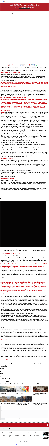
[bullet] (14, 418)
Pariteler (34, 428)
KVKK (27, 444)
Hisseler (29, 428)
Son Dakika (9, 436)
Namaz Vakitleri (7, 428)
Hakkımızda (14, 444)
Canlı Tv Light (2, 435)
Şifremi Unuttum (36, 435)
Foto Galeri (30, 432)
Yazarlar (29, 435)
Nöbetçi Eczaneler (11, 435)
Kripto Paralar (46, 428)
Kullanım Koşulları (30, 444)
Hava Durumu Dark (3, 432)
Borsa (1, 428)
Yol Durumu (40, 428)
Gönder (3, 418)
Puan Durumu (24, 428)
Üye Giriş (35, 432)
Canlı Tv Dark (10, 432)
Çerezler (24, 444)
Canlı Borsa (17, 432)
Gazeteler (13, 428)
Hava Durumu (18, 428)
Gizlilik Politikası (21, 444)
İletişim (17, 444)
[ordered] (13, 418)
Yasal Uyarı (34, 444)
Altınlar (24, 432)
